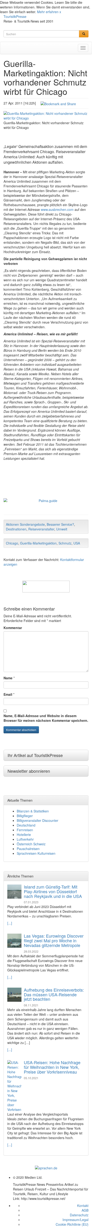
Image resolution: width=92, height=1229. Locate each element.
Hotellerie (24, 834)
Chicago (12, 543)
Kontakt (82, 1205)
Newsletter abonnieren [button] (29, 771)
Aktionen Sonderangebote (25, 524)
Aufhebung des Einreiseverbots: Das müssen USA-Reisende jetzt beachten (54, 994)
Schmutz (65, 543)
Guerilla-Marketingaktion (38, 543)
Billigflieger (25, 815)
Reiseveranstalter (41, 529)
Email (8, 694)
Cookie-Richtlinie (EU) (72, 1224)
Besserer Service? (60, 524)
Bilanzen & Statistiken (33, 811)
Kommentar (13, 627)
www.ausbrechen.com (57, 209)
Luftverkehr (25, 839)
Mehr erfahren (48, 11)
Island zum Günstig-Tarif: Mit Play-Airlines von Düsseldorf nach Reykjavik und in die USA (53, 891)
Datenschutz (79, 1215)
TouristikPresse (15, 16)
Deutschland (26, 825)
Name (8, 678)
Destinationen (16, 529)
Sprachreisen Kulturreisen (36, 853)
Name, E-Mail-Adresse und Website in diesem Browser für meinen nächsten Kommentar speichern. (46, 718)
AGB (85, 1210)
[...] (9, 923)
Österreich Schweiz (31, 844)
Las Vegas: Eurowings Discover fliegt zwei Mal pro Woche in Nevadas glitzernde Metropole (54, 940)
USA (76, 543)
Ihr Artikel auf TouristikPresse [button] (35, 755)
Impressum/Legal (75, 1219)
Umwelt (61, 529)
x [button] (60, 11)
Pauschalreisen (28, 848)
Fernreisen (25, 829)
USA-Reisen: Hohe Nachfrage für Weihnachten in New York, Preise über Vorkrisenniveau (52, 1067)
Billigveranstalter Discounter (37, 820)
